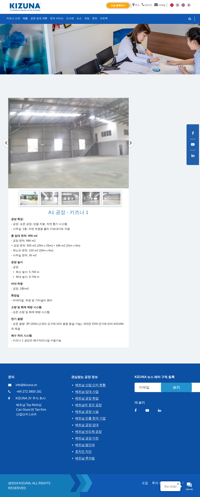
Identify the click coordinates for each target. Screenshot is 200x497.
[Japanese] (189, 5)
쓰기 (176, 387)
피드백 (104, 18)
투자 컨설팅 (160, 483)
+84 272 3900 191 (29, 391)
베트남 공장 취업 (87, 398)
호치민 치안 (83, 451)
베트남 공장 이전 (87, 438)
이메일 (161, 5)
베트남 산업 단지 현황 (90, 385)
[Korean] (177, 5)
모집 (145, 483)
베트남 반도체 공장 (88, 431)
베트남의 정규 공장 (88, 405)
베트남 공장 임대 (87, 425)
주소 (137, 5)
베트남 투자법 (85, 458)
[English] (183, 5)
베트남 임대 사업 (87, 391)
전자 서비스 (56, 18)
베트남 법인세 (85, 444)
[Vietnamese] (172, 5)
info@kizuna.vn (26, 385)
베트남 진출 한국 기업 (90, 418)
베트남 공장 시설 (87, 411)
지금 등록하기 (118, 5)
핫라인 (148, 5)
